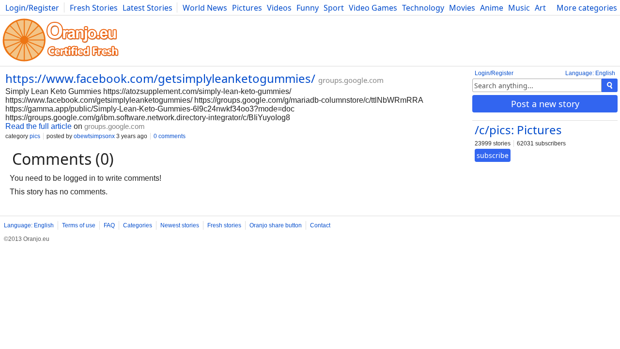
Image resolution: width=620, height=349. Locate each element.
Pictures (247, 7)
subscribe (493, 155)
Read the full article (38, 126)
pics (35, 136)
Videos (279, 7)
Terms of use (78, 225)
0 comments (170, 136)
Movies (462, 7)
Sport (334, 7)
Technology (423, 7)
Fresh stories (224, 225)
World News (205, 7)
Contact (320, 225)
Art (540, 7)
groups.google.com (351, 80)
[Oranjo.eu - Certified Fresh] (60, 61)
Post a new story (545, 104)
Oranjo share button (275, 225)
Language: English (590, 73)
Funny (307, 7)
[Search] (610, 85)
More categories (587, 7)
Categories (137, 225)
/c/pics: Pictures (518, 130)
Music (519, 7)
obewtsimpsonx (94, 136)
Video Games (373, 7)
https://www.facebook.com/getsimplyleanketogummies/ (160, 78)
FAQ (109, 225)
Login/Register (32, 7)
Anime (491, 7)
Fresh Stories (94, 7)
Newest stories (179, 225)
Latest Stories (147, 7)
